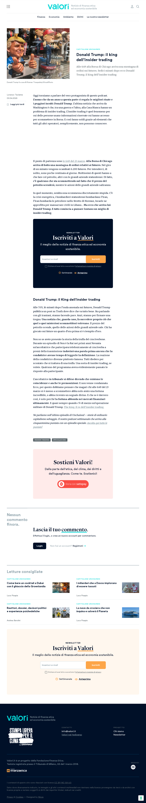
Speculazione (59, 440)
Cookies (19, 797)
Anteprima (82, 273)
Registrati (78, 546)
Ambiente (68, 17)
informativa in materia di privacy (88, 266)
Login (40, 546)
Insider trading (42, 440)
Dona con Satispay (73, 484)
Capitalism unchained (88, 49)
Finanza (41, 17)
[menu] (8, 6)
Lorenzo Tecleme (15, 95)
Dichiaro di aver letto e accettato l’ (74, 266)
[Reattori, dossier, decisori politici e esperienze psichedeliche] (61, 612)
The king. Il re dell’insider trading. (84, 407)
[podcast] (133, 767)
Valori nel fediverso (72, 735)
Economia (54, 17)
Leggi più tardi (17, 104)
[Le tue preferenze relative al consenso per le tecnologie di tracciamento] (141, 798)
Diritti (80, 17)
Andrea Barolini (13, 621)
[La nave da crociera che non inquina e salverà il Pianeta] (130, 612)
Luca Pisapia (12, 596)
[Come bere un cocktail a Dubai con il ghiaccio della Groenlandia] (61, 587)
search (137, 6)
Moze (40, 797)
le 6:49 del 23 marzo (74, 161)
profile (132, 6)
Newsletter (119, 735)
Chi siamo (118, 731)
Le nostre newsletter (98, 17)
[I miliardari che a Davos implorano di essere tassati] (130, 587)
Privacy (10, 797)
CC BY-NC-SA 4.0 (62, 783)
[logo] (72, 6)
